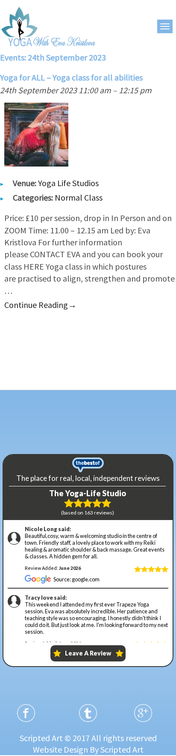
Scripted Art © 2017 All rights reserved (88, 738)
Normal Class (79, 197)
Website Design (60, 749)
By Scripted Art (117, 749)
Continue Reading (40, 304)
